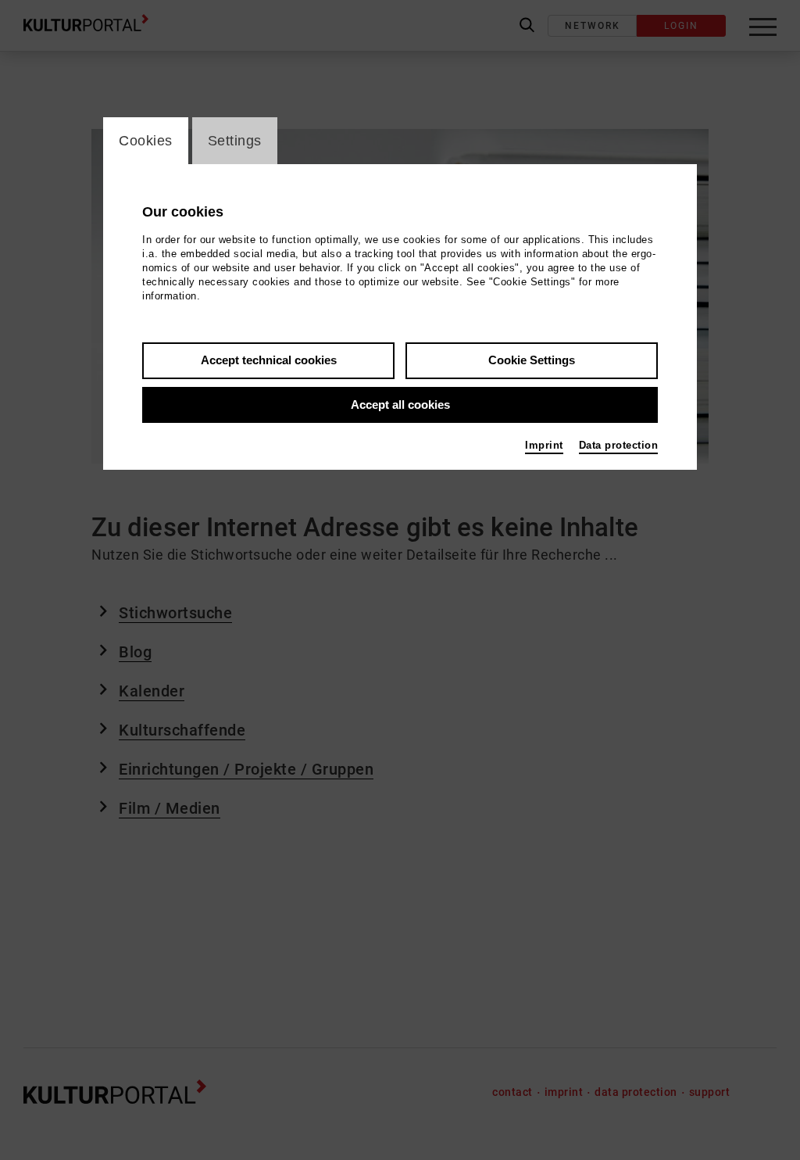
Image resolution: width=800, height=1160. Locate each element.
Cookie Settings (531, 360)
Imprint (544, 445)
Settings (235, 141)
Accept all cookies (400, 404)
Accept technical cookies (269, 360)
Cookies (146, 141)
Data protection (619, 445)
